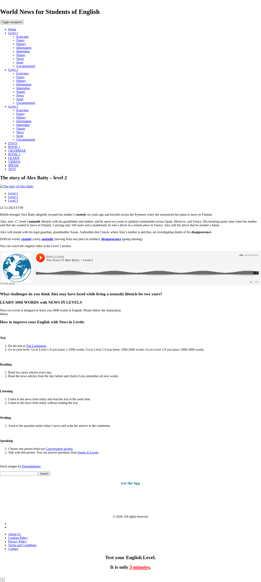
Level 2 (13, 69)
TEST (12, 169)
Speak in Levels (88, 452)
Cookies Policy (18, 538)
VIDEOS (14, 161)
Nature (20, 55)
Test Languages (36, 346)
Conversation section (59, 448)
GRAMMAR (17, 150)
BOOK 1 (14, 147)
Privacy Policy (17, 541)
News (20, 58)
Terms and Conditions (22, 545)
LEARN (13, 158)
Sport (19, 62)
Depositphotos (31, 466)
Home (12, 29)
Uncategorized (25, 66)
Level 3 (13, 106)
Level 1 (13, 33)
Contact (13, 549)
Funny (20, 40)
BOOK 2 (14, 154)
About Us (14, 534)
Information (23, 47)
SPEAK (13, 165)
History (21, 44)
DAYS (12, 143)
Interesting (23, 51)
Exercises (22, 36)
